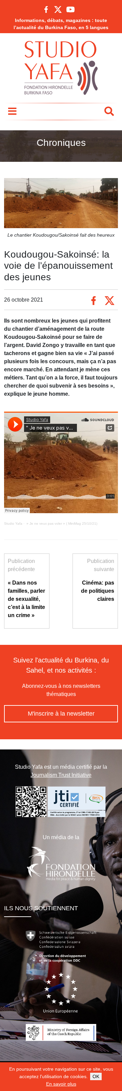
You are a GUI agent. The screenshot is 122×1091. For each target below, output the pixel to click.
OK (96, 1076)
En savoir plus (61, 1084)
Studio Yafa (13, 523)
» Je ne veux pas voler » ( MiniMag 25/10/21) (61, 523)
